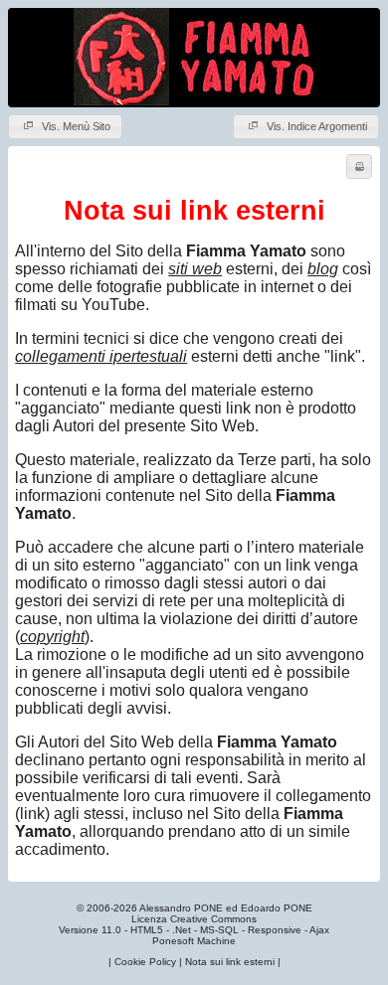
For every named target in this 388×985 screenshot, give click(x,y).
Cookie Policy (145, 961)
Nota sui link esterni (230, 961)
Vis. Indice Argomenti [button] (315, 126)
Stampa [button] (359, 167)
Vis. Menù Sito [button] (74, 126)
